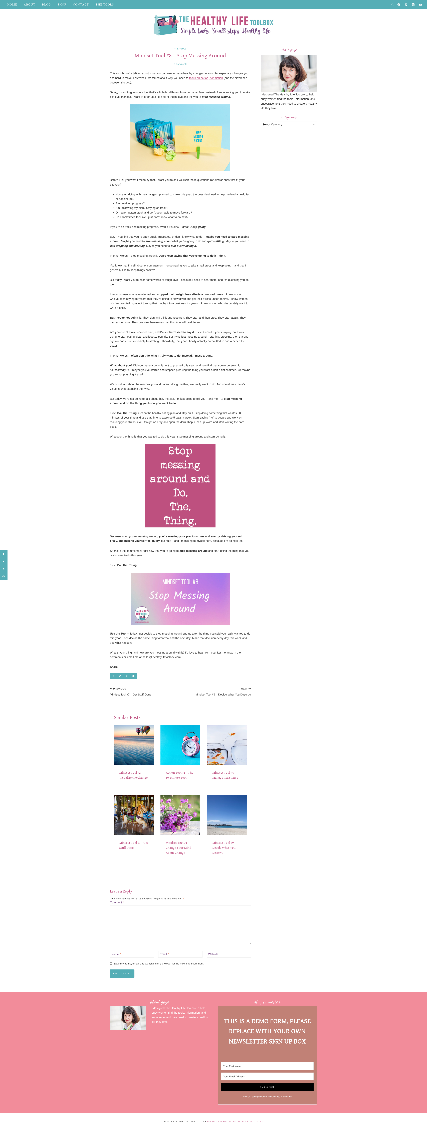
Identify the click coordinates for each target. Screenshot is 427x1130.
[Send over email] (133, 676)
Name (116, 954)
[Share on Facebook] (113, 676)
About (29, 4)
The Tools (105, 4)
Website (213, 954)
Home (12, 4)
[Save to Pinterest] (120, 676)
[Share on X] (126, 676)
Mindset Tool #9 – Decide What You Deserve (223, 691)
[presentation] (134, 745)
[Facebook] (398, 4)
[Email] (420, 4)
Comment (117, 902)
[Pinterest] (406, 4)
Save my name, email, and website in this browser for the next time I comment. (159, 963)
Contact (81, 4)
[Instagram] (413, 4)
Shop (62, 4)
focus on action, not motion (206, 78)
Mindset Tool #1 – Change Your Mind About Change (178, 848)
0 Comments (180, 64)
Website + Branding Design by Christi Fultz (235, 1121)
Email (164, 954)
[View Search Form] (392, 5)
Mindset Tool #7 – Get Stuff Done (130, 691)
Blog (46, 4)
